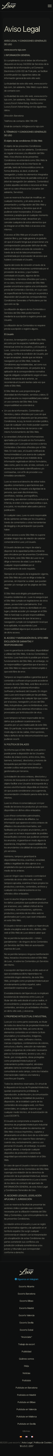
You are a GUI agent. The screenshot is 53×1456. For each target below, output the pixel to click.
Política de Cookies (43, 1442)
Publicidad (26, 1351)
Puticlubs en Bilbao (26, 1402)
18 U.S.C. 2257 (26, 1446)
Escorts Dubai (26, 1330)
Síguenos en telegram (27, 1279)
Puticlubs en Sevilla (27, 1424)
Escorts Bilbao (26, 1301)
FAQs (26, 1366)
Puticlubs (26, 1380)
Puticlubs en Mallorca (27, 1416)
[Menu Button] (50, 6)
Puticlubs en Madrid (26, 1395)
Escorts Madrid (26, 1308)
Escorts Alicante (26, 1286)
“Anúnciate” (26, 1337)
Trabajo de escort (26, 1344)
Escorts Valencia (26, 1315)
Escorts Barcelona (26, 1293)
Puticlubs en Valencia (26, 1409)
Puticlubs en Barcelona (26, 1387)
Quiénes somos (26, 1358)
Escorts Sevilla (26, 1322)
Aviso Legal (27, 1442)
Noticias (26, 1373)
